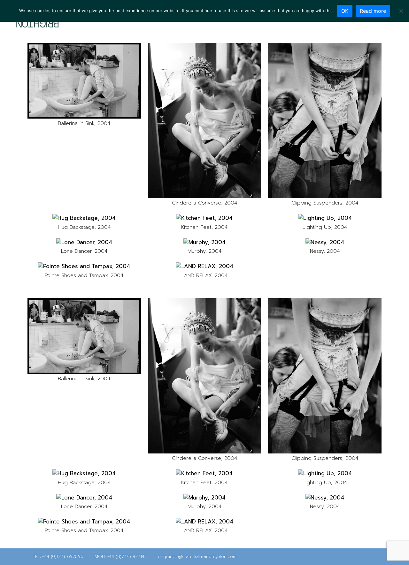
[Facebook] (370, 26)
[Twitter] (360, 26)
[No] (401, 11)
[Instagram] (380, 26)
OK (344, 11)
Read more (373, 11)
